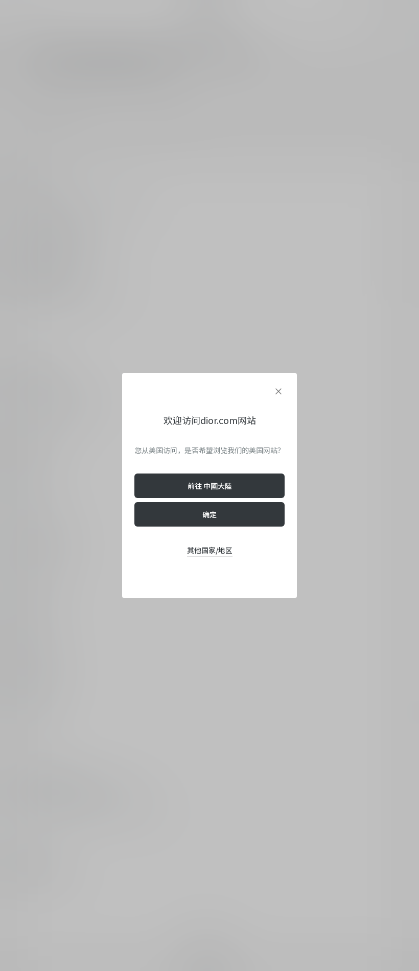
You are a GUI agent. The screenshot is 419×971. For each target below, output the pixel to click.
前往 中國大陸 (210, 486)
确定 (209, 514)
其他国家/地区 (209, 550)
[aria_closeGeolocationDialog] (278, 391)
